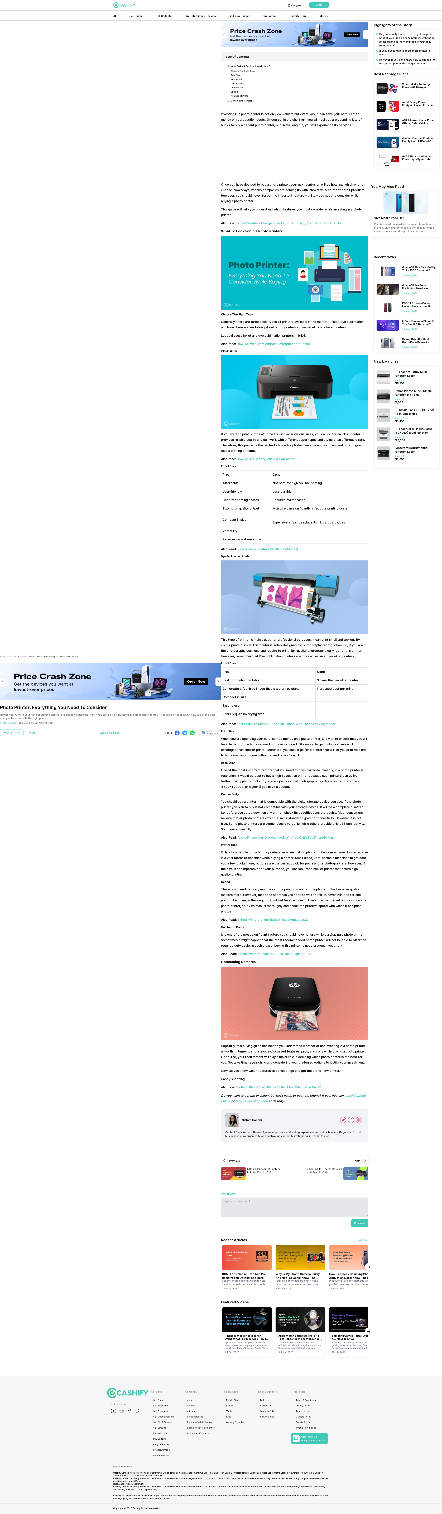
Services (156, 1391)
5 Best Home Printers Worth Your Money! (268, 549)
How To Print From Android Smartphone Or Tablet (273, 344)
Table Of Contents (236, 56)
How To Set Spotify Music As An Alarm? (266, 459)
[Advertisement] (294, 155)
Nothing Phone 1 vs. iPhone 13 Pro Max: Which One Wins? (279, 1087)
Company (191, 1391)
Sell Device (231, 1391)
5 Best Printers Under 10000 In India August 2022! (274, 954)
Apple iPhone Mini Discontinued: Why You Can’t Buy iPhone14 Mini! (286, 837)
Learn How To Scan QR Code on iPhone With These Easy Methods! (285, 724)
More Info (299, 1391)
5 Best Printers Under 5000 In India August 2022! (273, 919)
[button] (319, 5)
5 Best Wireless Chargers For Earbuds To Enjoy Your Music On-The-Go (289, 223)
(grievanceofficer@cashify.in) (128, 1484)
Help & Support (267, 1391)
